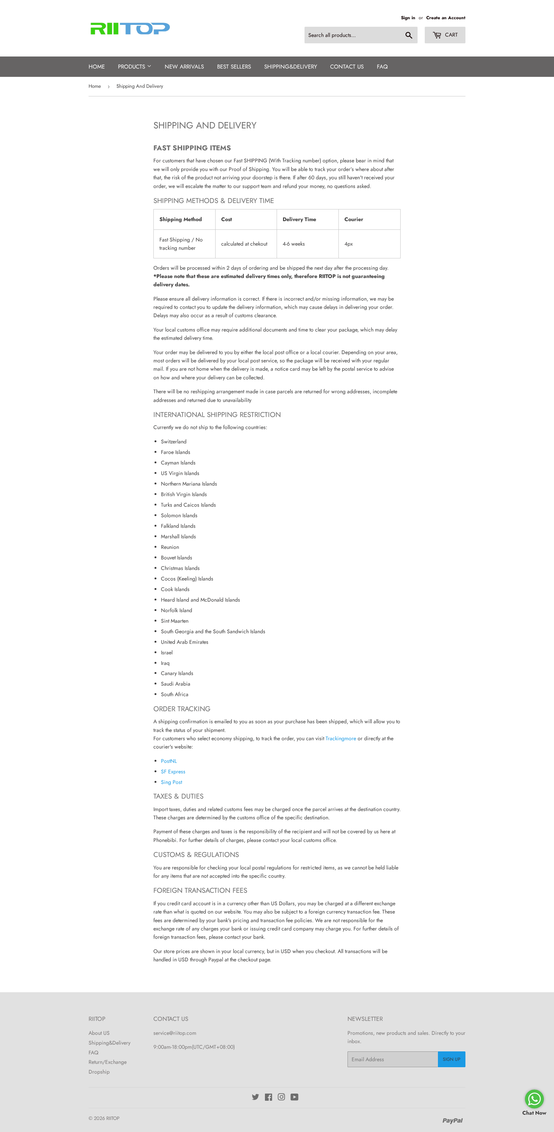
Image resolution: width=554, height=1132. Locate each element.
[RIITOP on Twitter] (255, 1098)
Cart (451, 34)
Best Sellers (234, 67)
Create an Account (445, 17)
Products (132, 67)
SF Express (173, 771)
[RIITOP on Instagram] (281, 1098)
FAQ (382, 67)
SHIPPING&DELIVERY (290, 67)
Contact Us (347, 67)
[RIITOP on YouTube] (294, 1098)
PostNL (169, 761)
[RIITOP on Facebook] (268, 1098)
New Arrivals (184, 67)
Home (97, 67)
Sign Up (452, 1059)
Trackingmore (341, 738)
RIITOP (112, 1118)
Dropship (99, 1071)
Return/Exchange (108, 1062)
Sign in (408, 17)
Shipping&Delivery (109, 1042)
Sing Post (171, 782)
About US (99, 1033)
